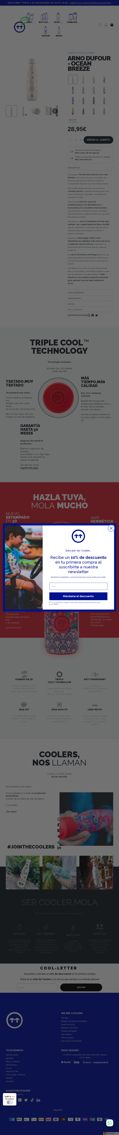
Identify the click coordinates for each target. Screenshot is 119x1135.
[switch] (10, 1102)
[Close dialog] (111, 528)
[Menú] (14, 1095)
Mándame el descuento (78, 596)
